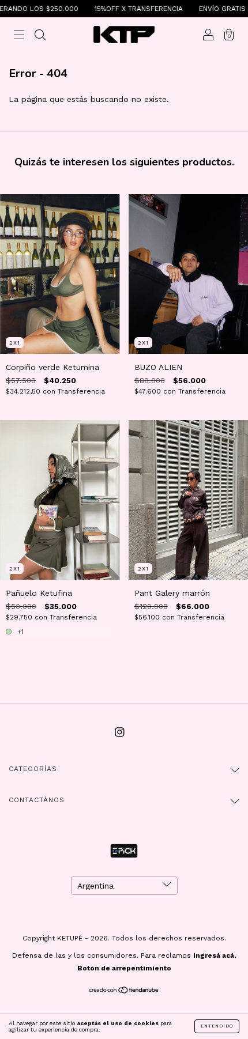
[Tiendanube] (124, 991)
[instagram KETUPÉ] (119, 731)
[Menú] (19, 35)
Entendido (217, 1026)
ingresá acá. (214, 955)
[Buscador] (40, 35)
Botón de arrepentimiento (124, 968)
